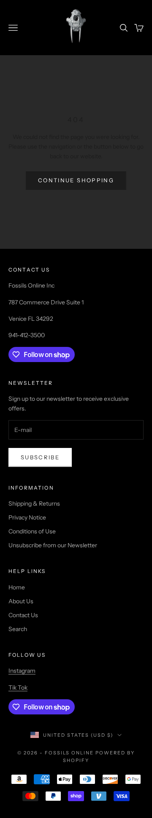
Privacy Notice (27, 517)
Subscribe (40, 457)
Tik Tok (17, 687)
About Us (20, 601)
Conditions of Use (32, 531)
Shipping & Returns (34, 503)
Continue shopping (76, 180)
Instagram (21, 670)
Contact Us (23, 615)
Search (17, 629)
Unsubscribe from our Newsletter (52, 545)
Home (16, 587)
